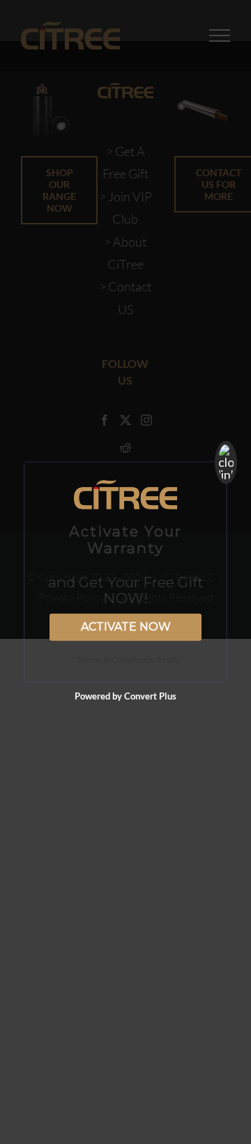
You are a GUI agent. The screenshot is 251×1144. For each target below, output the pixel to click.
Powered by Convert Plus (125, 696)
